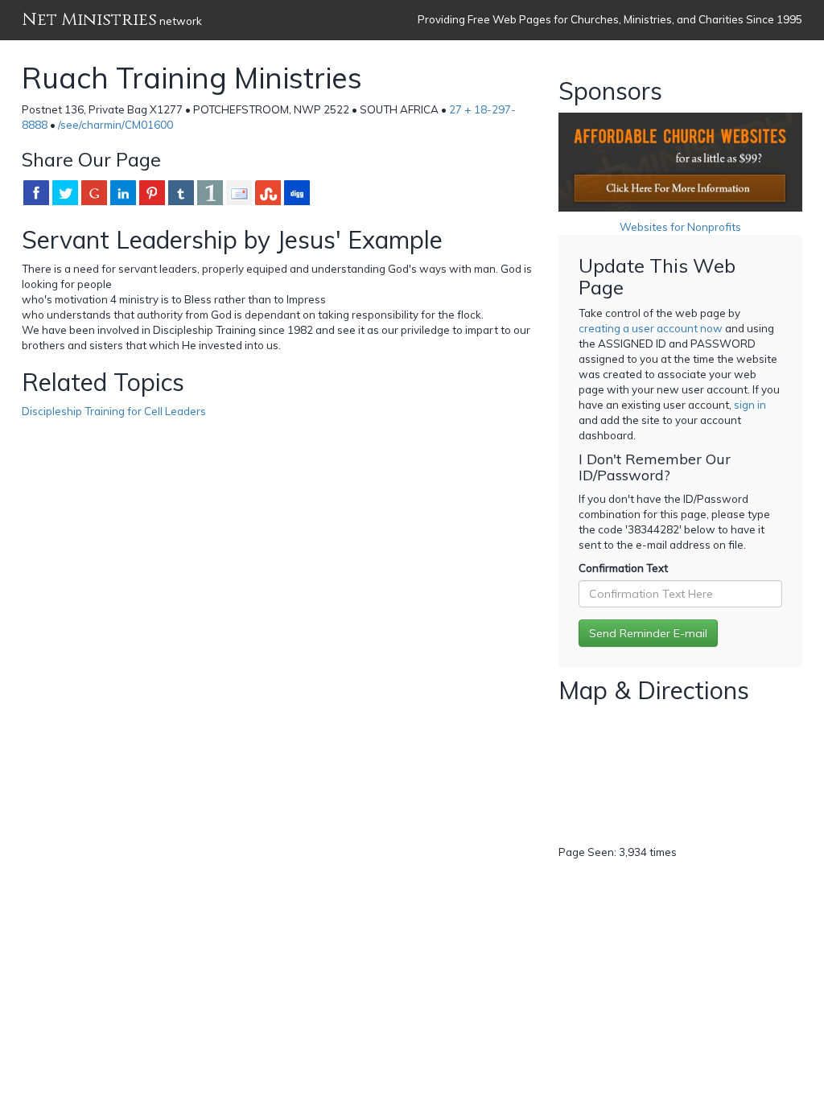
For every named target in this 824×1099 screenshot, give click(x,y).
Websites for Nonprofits (680, 226)
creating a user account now (651, 328)
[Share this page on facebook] (36, 192)
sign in (750, 404)
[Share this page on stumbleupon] (268, 192)
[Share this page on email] (239, 192)
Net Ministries (89, 19)
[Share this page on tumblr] (181, 192)
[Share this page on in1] (210, 192)
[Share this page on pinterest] (152, 192)
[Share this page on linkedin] (123, 192)
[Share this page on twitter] (65, 192)
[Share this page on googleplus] (94, 192)
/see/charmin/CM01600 (115, 124)
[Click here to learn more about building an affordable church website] (680, 162)
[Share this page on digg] (297, 192)
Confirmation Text (623, 568)
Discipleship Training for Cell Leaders (114, 411)
